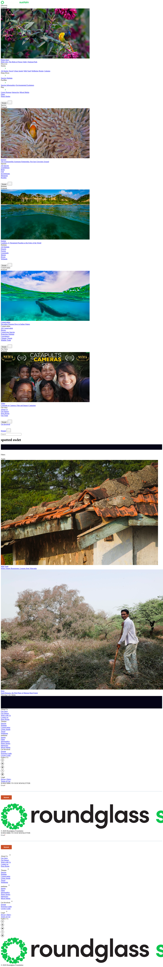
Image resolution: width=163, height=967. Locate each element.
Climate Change (6, 338)
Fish (2, 172)
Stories (3, 737)
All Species (5, 166)
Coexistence (5, 336)
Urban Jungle (18, 71)
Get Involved (5, 424)
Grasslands (5, 253)
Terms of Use (5, 781)
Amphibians (5, 168)
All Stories (4, 71)
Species (3, 78)
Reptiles (4, 178)
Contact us (4, 717)
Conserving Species (8, 332)
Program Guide (6, 753)
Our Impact (5, 411)
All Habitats (5, 247)
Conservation (5, 727)
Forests (3, 251)
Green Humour (6, 92)
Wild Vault (27, 71)
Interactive (15, 92)
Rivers (3, 257)
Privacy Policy (6, 779)
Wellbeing (34, 71)
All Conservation (7, 328)
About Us (4, 409)
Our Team (4, 415)
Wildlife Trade (6, 340)
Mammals (4, 176)
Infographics (5, 741)
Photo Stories (5, 96)
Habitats (9, 78)
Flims (3, 739)
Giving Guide (6, 755)
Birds (3, 170)
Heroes (3, 330)
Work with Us (6, 715)
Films (3, 94)
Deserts (3, 249)
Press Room (5, 413)
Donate (4, 103)
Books (41, 71)
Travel (11, 71)
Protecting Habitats (7, 334)
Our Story (4, 711)
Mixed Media (24, 92)
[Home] (15, 3)
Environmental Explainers (25, 85)
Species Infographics (8, 85)
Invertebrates (5, 174)
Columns (47, 71)
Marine (3, 255)
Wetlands (4, 259)
